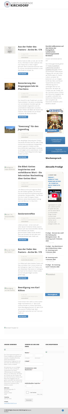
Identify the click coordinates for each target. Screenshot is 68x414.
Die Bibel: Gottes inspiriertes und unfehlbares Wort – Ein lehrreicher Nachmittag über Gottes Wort (30, 172)
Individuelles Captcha (33, 383)
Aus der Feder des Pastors (27, 259)
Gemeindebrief (24, 57)
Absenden (29, 400)
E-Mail (27, 361)
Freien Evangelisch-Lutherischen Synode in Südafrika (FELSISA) (53, 67)
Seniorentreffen (26, 213)
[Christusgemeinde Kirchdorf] (18, 4)
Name (27, 353)
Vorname (27, 358)
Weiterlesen (22, 73)
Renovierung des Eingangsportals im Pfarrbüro (28, 86)
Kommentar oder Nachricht (31, 369)
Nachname (37, 358)
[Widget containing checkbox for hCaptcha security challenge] (34, 392)
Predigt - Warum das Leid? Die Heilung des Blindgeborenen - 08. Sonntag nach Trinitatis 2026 (55, 237)
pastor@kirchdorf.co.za (10, 403)
